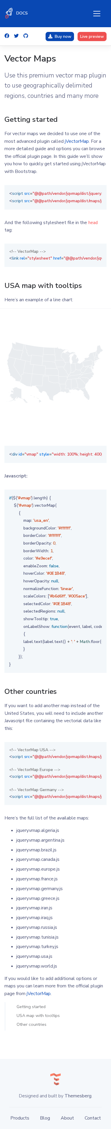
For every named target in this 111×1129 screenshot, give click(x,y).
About (67, 1118)
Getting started (31, 1006)
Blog (45, 1118)
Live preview (92, 36)
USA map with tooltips (38, 1015)
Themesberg (78, 1096)
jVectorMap (77, 141)
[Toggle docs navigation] (97, 13)
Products (19, 1118)
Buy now (63, 36)
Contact (93, 1118)
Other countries (31, 1024)
